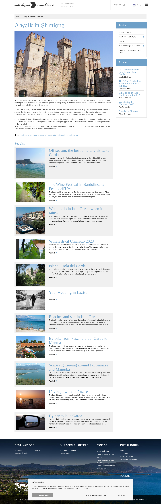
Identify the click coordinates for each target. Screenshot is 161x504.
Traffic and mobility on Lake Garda (64, 135)
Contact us (124, 453)
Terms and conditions (128, 460)
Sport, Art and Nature (41, 135)
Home (18, 17)
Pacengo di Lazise (21, 453)
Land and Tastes (26, 135)
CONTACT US (119, 5)
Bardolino (18, 450)
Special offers (65, 453)
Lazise (37, 450)
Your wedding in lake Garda (130, 46)
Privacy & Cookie (126, 456)
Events (121, 41)
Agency (123, 450)
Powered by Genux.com (138, 499)
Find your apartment (68, 450)
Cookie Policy (86, 488)
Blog (25, 17)
